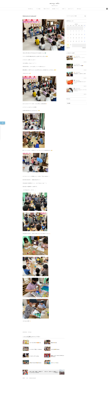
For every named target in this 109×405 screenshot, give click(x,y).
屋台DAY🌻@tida (54, 342)
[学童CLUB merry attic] (54, 4)
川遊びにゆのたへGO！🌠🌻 (78, 65)
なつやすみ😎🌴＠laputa (55, 349)
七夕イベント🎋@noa (54, 362)
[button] (107, 9)
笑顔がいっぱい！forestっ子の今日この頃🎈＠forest (57, 356)
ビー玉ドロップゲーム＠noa (34, 356)
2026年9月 (84, 47)
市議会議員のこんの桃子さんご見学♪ (80, 73)
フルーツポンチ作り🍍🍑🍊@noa (35, 342)
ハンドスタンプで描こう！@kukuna (35, 349)
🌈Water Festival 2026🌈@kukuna (35, 362)
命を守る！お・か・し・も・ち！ (79, 57)
